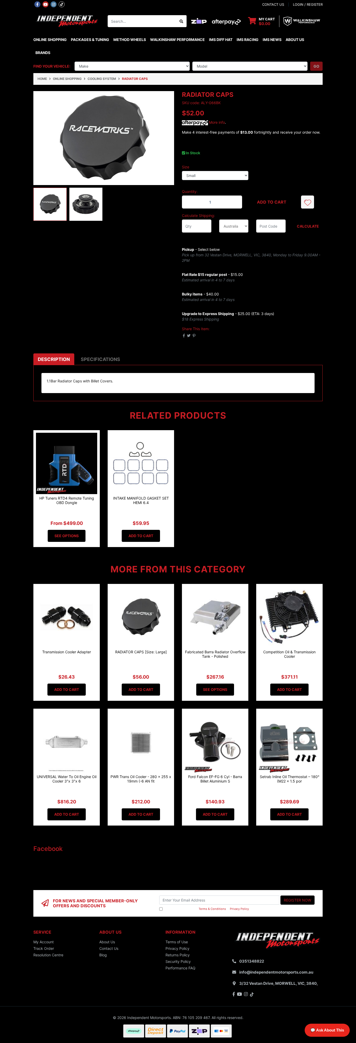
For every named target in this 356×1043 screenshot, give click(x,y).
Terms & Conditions (212, 909)
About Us (295, 39)
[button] (307, 202)
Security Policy (178, 961)
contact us (273, 4)
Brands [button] (42, 52)
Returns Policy (177, 955)
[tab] (53, 359)
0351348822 (251, 961)
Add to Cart (271, 202)
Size (185, 167)
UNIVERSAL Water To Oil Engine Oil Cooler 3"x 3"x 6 (66, 778)
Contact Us (108, 948)
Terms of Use (176, 942)
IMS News (272, 39)
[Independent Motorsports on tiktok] (62, 4)
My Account (43, 942)
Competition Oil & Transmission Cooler (289, 654)
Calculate (308, 226)
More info (216, 122)
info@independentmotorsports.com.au (276, 972)
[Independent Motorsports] (66, 21)
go (316, 66)
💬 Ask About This (327, 1030)
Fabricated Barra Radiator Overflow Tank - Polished (215, 654)
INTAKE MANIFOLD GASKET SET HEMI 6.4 (141, 500)
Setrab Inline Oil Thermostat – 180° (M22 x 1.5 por (289, 778)
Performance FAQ (180, 968)
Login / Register (308, 4)
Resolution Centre (48, 955)
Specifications (100, 359)
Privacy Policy (239, 909)
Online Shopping (50, 39)
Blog (103, 955)
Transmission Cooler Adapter (66, 652)
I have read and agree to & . (207, 909)
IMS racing (248, 39)
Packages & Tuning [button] (90, 39)
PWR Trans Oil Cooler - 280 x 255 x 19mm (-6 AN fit (141, 778)
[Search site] (181, 21)
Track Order (43, 948)
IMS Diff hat (220, 39)
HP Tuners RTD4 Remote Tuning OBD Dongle (66, 500)
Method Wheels (129, 39)
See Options (66, 536)
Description (54, 359)
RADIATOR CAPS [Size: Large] (141, 652)
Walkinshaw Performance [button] (177, 39)
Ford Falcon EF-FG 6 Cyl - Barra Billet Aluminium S (215, 778)
